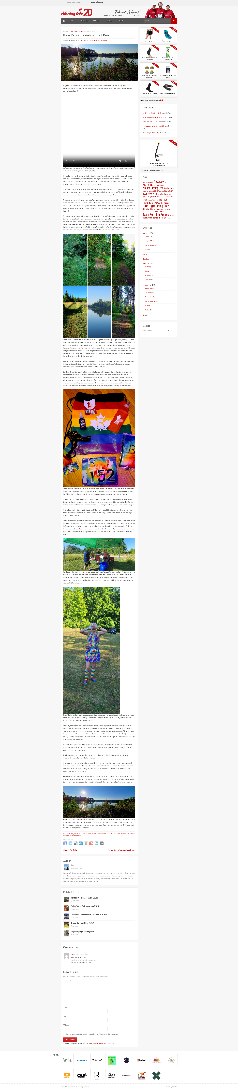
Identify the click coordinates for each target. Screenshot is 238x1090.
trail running (147, 217)
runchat (161, 203)
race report (110, 833)
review (152, 203)
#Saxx (162, 185)
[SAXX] (112, 1075)
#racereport (159, 181)
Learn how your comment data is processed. (102, 1043)
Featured (84, 833)
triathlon (162, 217)
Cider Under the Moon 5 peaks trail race (121, 850)
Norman (73, 954)
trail (167, 215)
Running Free (161, 205)
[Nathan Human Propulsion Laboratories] (67, 1075)
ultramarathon (76, 835)
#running (148, 184)
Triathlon (147, 280)
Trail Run (172, 215)
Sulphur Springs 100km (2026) (82, 931)
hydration (146, 196)
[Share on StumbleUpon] (91, 845)
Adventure (147, 267)
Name (65, 1007)
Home (64, 21)
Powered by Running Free (73, 2)
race (160, 199)
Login (121, 21)
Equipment (148, 241)
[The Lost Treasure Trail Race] (171, 1060)
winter (168, 218)
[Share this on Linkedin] (96, 845)
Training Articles (147, 285)
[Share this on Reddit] (86, 845)
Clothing (147, 236)
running (148, 205)
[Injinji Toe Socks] (141, 1060)
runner (166, 202)
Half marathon (159, 194)
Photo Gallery (146, 259)
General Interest (149, 297)
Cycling (147, 271)
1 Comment (103, 40)
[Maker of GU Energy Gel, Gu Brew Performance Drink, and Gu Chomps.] (127, 1060)
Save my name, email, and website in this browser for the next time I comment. (92, 1034)
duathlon (155, 190)
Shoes (157, 212)
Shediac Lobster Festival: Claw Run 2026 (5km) (89, 914)
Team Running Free (154, 214)
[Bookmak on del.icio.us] (76, 845)
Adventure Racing (149, 288)
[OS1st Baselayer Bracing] (82, 1075)
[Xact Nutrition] (156, 1075)
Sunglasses (166, 212)
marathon (163, 197)
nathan (150, 200)
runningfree (148, 209)
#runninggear (157, 185)
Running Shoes (167, 209)
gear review (148, 193)
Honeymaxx (167, 194)
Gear (171, 190)
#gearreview (150, 182)
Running (94, 40)
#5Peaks (145, 182)
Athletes (84, 21)
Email (65, 1016)
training (155, 217)
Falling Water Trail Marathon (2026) (85, 906)
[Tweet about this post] (70, 845)
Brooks (166, 188)
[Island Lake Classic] (156, 1060)
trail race (69, 835)
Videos (144, 315)
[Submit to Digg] (81, 845)
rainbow (123, 833)
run (156, 202)
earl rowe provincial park (74, 833)
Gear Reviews (146, 233)
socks (161, 212)
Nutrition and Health (150, 301)
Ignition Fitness (155, 196)
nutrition (155, 200)
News (144, 255)
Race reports (78, 31)
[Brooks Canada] (82, 1060)
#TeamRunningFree (153, 188)
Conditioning (148, 292)
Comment (67, 981)
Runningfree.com (158, 209)
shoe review (151, 212)
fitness (166, 191)
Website (66, 1025)
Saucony (145, 212)
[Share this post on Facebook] (65, 845)
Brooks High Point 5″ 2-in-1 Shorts (152, 122)
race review (117, 833)
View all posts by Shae (77, 868)
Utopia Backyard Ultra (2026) (82, 923)
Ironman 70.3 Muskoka (71, 850)
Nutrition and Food (150, 245)
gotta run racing (92, 833)
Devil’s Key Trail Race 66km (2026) (84, 897)
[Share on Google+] (102, 845)
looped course (102, 833)
